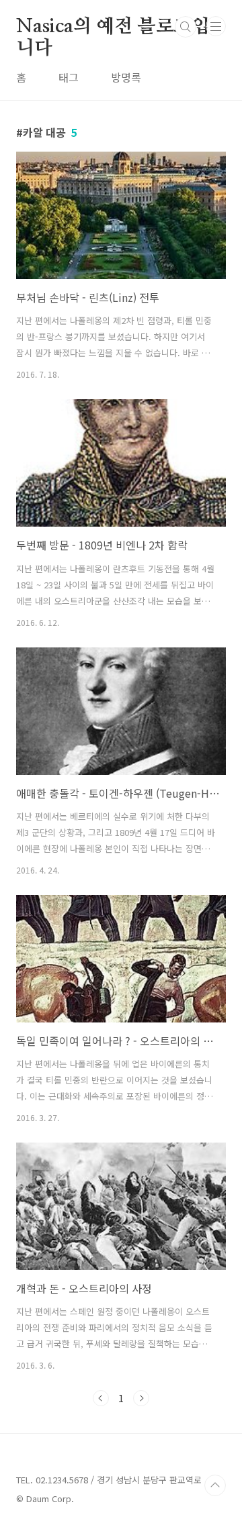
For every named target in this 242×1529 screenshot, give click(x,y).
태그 (68, 77)
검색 (185, 27)
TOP (215, 1485)
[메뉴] (216, 26)
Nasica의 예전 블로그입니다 (113, 27)
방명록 (126, 77)
